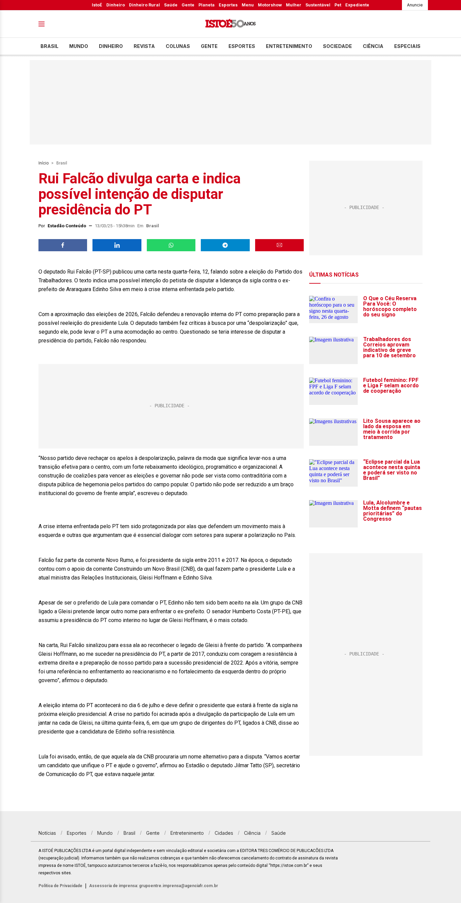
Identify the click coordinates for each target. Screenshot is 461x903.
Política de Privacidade (60, 885)
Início (43, 163)
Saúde (171, 4)
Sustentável (317, 4)
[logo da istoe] (230, 24)
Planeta (206, 4)
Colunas (178, 46)
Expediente (357, 4)
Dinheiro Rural (144, 4)
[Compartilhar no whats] (171, 245)
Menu (248, 4)
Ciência (373, 46)
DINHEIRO (111, 46)
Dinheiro (115, 4)
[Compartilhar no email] (279, 245)
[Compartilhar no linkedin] (116, 245)
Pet (337, 4)
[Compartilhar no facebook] (62, 245)
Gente (188, 4)
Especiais (407, 46)
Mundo (78, 46)
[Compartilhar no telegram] (225, 245)
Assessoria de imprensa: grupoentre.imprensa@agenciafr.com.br (153, 885)
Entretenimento (289, 46)
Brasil (49, 46)
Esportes (228, 4)
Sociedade (337, 46)
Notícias (47, 833)
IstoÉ (97, 4)
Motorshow (270, 4)
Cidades (224, 833)
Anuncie (415, 4)
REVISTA (144, 46)
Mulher (293, 4)
